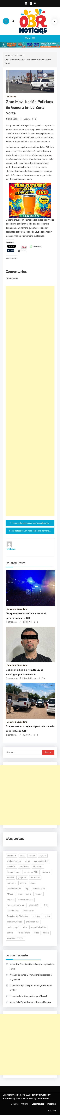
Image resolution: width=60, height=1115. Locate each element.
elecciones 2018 (31, 872)
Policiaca (11, 96)
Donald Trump (13, 872)
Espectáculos (38, 1104)
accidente (11, 855)
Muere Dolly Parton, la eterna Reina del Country (30, 1002)
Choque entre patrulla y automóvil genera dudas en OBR (31, 987)
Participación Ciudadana (17, 916)
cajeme (42, 855)
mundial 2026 (39, 889)
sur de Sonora (24, 933)
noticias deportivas (15, 905)
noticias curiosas (25, 900)
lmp (26, 889)
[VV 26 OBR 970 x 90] (30, 44)
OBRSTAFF (27, 622)
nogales (10, 900)
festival (10, 877)
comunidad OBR (41, 861)
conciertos (24, 866)
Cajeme (24, 1104)
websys (27, 119)
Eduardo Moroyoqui (31, 678)
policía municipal (14, 922)
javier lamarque (14, 889)
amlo (22, 855)
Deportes (51, 1104)
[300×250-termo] (30, 200)
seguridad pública (38, 927)
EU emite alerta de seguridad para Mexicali (28, 996)
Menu (28, 38)
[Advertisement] (30, 401)
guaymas (22, 877)
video (36, 933)
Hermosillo (35, 877)
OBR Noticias (12, 911)
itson (33, 883)
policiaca (36, 916)
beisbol (32, 855)
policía (47, 916)
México (10, 894)
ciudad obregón (14, 861)
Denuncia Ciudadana (17, 609)
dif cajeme (38, 866)
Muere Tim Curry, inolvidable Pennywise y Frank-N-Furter (32, 966)
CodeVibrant (43, 1098)
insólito (23, 883)
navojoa (38, 894)
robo (25, 927)
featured (46, 872)
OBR (45, 905)
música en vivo (24, 894)
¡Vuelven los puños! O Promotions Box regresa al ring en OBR (31, 977)
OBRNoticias (28, 911)
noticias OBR (33, 905)
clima (27, 861)
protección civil (32, 922)
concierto (11, 866)
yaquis (46, 933)
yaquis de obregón (15, 938)
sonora (10, 933)
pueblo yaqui (12, 927)
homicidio (11, 883)
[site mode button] (54, 21)
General (14, 1104)
